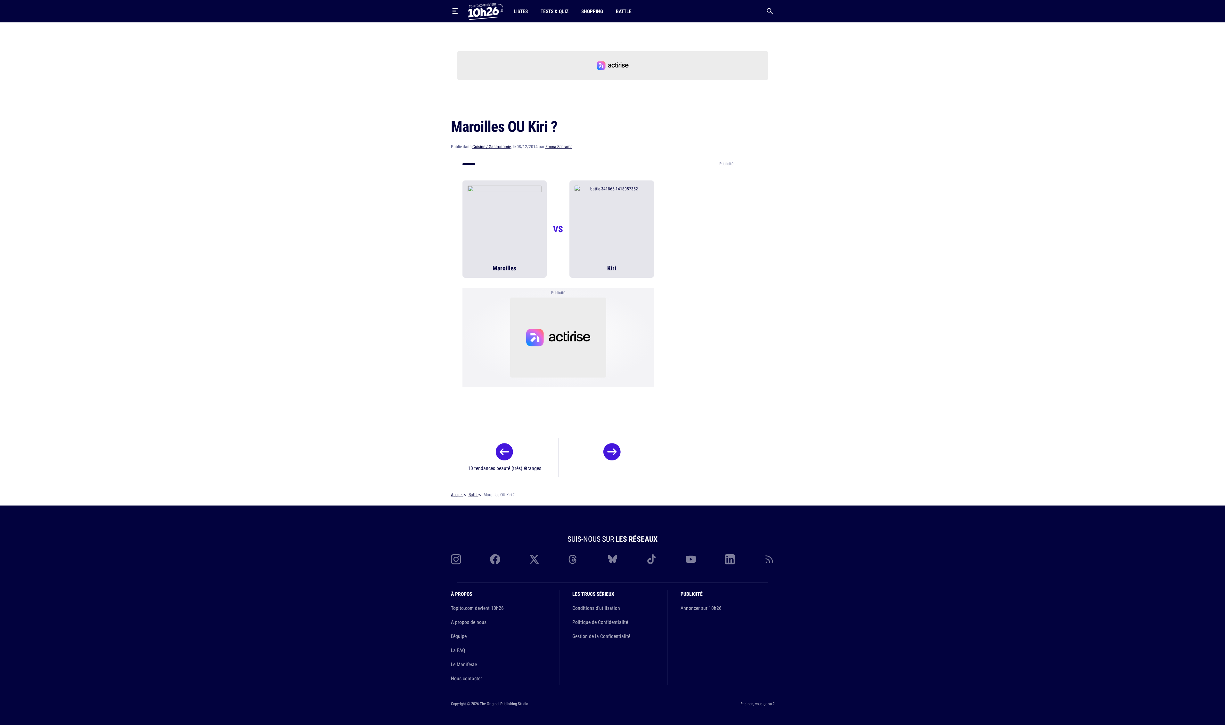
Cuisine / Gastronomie (491, 146)
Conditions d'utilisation (596, 607)
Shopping (592, 11)
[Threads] (573, 559)
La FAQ (458, 650)
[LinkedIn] (730, 559)
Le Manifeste (464, 664)
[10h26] (485, 11)
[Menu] (455, 11)
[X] (534, 559)
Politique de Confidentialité (600, 621)
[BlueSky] (613, 559)
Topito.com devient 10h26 (477, 607)
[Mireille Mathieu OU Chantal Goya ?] (612, 454)
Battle (624, 11)
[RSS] (769, 559)
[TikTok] (652, 559)
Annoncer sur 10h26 (701, 607)
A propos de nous (468, 621)
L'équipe (459, 636)
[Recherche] (770, 11)
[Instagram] (456, 559)
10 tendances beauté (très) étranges (504, 468)
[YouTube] (691, 559)
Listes (521, 11)
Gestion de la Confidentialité (601, 636)
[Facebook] (495, 559)
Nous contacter (466, 678)
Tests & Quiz (554, 11)
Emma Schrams (558, 146)
